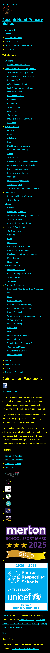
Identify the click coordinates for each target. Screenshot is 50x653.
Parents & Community (14, 364)
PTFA (7, 368)
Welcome (9, 360)
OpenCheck (10, 30)
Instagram (9, 49)
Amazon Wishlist (12, 41)
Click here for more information (25, 649)
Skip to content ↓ (9, 4)
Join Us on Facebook (14, 372)
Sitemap (35, 623)
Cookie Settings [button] (15, 627)
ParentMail (9, 34)
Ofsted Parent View (13, 38)
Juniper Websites (26, 620)
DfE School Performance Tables (19, 45)
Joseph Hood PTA (10, 391)
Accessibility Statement (20, 623)
